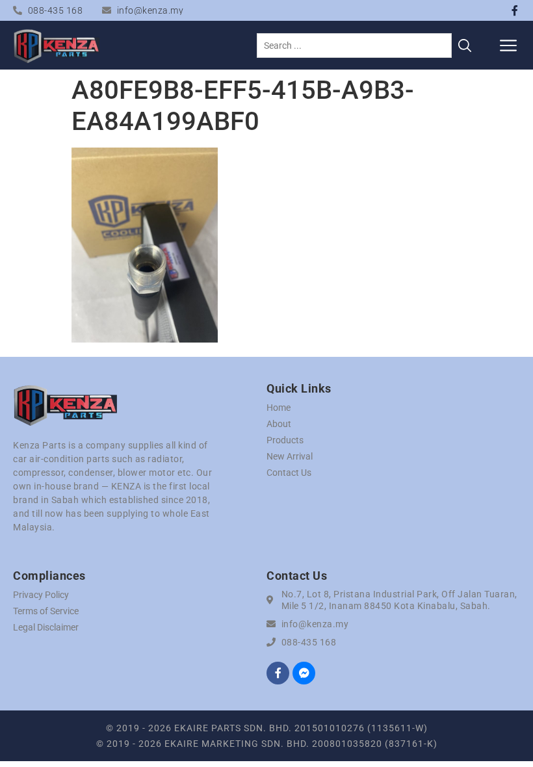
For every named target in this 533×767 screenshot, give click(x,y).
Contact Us (288, 472)
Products (285, 440)
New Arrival (289, 456)
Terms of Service (46, 611)
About (278, 424)
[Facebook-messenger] (303, 673)
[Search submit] (464, 45)
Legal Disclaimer (46, 627)
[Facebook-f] (515, 10)
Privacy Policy (41, 595)
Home (278, 407)
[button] (508, 45)
